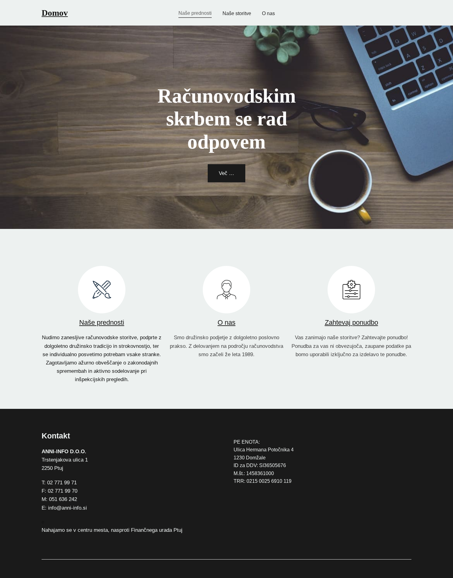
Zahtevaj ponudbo (351, 322)
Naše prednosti (101, 322)
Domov (55, 13)
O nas (226, 322)
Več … (226, 173)
